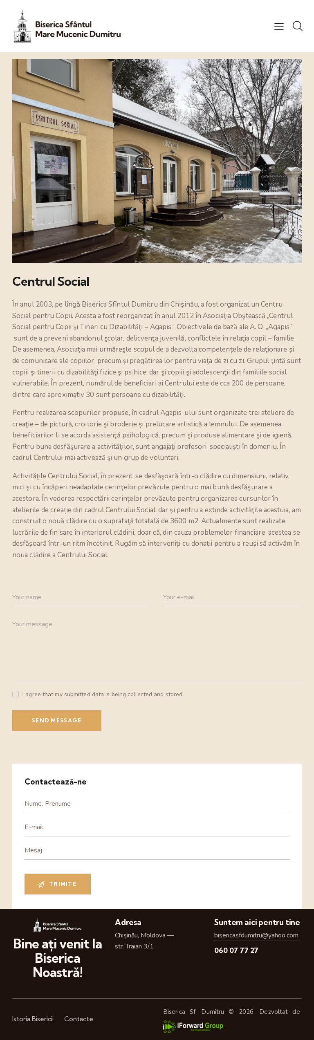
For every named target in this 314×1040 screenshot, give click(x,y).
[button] (279, 26)
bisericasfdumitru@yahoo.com (256, 935)
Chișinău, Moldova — (144, 935)
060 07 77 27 (236, 950)
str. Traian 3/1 (134, 946)
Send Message (57, 720)
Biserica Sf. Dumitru (193, 1012)
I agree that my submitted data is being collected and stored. (103, 694)
